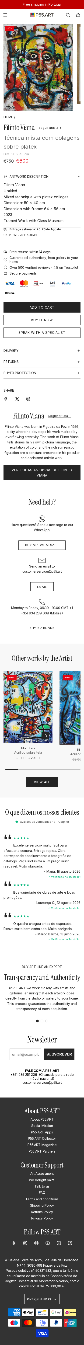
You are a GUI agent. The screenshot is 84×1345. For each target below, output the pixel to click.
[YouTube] (47, 1243)
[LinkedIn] (59, 1243)
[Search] (68, 15)
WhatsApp (42, 530)
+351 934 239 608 (35, 613)
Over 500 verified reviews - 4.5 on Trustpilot (44, 267)
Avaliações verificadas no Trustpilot (44, 821)
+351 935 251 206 (23, 1075)
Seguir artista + (50, 127)
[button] (37, 1021)
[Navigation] (5, 15)
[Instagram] (25, 1243)
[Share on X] (17, 398)
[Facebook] (14, 1243)
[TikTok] (70, 1243)
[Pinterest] (36, 1243)
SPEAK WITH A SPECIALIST (42, 333)
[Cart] (78, 15)
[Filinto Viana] (28, 707)
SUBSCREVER (59, 1054)
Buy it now (42, 320)
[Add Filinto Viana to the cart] (45, 735)
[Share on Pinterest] (28, 398)
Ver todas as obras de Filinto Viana (42, 472)
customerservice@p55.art (42, 571)
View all (42, 782)
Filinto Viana (19, 127)
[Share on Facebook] (6, 398)
